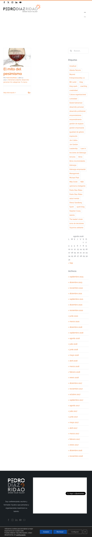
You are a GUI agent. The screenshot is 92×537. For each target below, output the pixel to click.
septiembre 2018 (76, 333)
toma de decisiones (76, 223)
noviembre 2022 (76, 288)
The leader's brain (76, 219)
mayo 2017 (74, 422)
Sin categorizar (15, 82)
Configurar (75, 532)
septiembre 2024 (76, 277)
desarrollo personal (76, 107)
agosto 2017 (75, 405)
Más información (9, 92)
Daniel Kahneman (75, 103)
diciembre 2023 (76, 282)
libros (80, 157)
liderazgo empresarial (77, 169)
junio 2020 (74, 316)
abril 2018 (73, 361)
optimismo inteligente (77, 186)
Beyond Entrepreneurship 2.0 (77, 76)
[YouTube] (20, 520)
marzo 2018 (74, 366)
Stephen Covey (75, 211)
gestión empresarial (76, 128)
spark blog (80, 207)
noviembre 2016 (76, 456)
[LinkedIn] (16, 520)
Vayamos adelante (76, 228)
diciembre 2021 (76, 293)
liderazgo (72, 165)
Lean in (83, 148)
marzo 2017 (74, 433)
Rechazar (60, 532)
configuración (21, 535)
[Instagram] (12, 520)
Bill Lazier (73, 82)
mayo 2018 (74, 355)
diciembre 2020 (76, 305)
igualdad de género (76, 132)
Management (74, 173)
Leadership (73, 148)
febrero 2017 (75, 439)
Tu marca (24, 82)
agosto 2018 (75, 338)
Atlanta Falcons (75, 70)
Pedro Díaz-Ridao (75, 190)
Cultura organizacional (77, 94)
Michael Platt (74, 178)
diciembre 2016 (76, 450)
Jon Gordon (73, 144)
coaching (83, 86)
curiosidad (73, 99)
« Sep (70, 263)
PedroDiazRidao (11, 78)
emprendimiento (75, 119)
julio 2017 (73, 411)
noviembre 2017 (76, 389)
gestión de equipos (76, 124)
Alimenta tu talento (14, 80)
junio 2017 (74, 417)
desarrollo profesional (77, 111)
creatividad (73, 90)
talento (72, 215)
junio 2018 (74, 349)
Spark (71, 207)
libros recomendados (77, 161)
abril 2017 (73, 428)
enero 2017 (74, 445)
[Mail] (24, 520)
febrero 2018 (75, 372)
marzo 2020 (74, 321)
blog (81, 82)
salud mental (74, 198)
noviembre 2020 (76, 310)
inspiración (73, 136)
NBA (82, 182)
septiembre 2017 (76, 400)
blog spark (73, 86)
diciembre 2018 (76, 327)
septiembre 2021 (76, 299)
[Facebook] (8, 520)
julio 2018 (73, 344)
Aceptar (46, 532)
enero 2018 (74, 377)
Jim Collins (73, 140)
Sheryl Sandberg (75, 203)
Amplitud (72, 66)
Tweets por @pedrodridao (75, 484)
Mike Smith (73, 182)
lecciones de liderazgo (77, 153)
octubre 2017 (75, 394)
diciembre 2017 (76, 383)
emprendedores (75, 115)
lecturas (72, 157)
